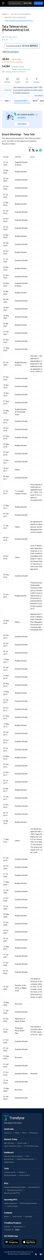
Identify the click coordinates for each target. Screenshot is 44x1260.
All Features (33, 1133)
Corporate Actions (21, 101)
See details (39, 95)
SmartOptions (18, 1227)
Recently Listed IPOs (14, 1190)
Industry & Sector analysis (13, 1156)
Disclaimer (28, 1216)
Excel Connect (25, 1175)
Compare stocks (10, 1172)
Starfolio (7, 1227)
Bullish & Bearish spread (25, 1159)
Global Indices (9, 1162)
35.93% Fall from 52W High (13, 62)
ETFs (27, 1156)
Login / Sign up (38, 3)
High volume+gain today (21, 69)
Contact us (8, 1133)
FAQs (24, 1133)
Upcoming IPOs (34, 1187)
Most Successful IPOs (12, 1193)
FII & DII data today (31, 1146)
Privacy (6, 1216)
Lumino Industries (10, 1203)
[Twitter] (36, 1254)
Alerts (35, 100)
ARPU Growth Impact (11, 52)
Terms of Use (17, 1216)
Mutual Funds (9, 1159)
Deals (7, 101)
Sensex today (22, 1143)
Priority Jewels (12, 1206)
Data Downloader (10, 1175)
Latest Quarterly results (12, 1146)
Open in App (27, 3)
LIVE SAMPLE (21, 117)
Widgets (22, 1172)
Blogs (17, 1133)
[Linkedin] (40, 1254)
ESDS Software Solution (28, 1203)
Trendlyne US (11, 1230)
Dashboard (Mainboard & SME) (14, 1187)
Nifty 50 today (9, 1143)
